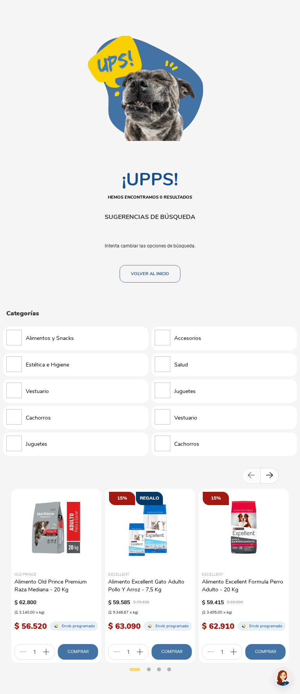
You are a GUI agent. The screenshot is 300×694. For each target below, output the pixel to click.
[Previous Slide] (251, 476)
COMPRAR (78, 651)
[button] (135, 669)
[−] (23, 651)
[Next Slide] (269, 476)
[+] (46, 651)
